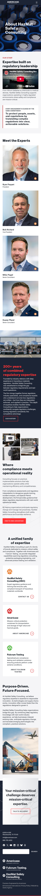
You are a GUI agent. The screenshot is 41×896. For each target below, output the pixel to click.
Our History (10, 418)
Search (34, 851)
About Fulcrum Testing (18, 671)
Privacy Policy (25, 886)
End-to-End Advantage (14, 521)
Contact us (23, 597)
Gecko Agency (7, 888)
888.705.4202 (7, 840)
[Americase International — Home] (11, 2)
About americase (21, 633)
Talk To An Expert (20, 811)
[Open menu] (36, 2)
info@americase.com (10, 837)
